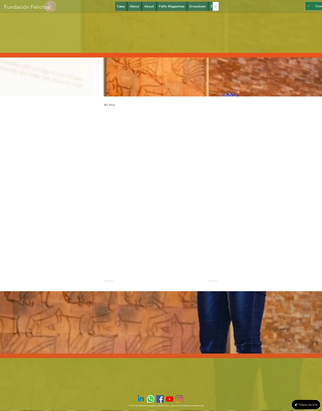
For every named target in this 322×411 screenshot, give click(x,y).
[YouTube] (169, 399)
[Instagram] (179, 399)
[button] (171, 6)
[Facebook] (160, 399)
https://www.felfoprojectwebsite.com (187, 405)
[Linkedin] (141, 399)
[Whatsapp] (150, 399)
